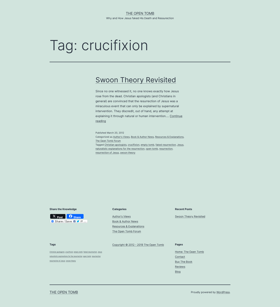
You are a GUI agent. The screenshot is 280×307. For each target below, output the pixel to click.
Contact (180, 256)
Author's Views (121, 136)
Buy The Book (183, 261)
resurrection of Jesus (107, 152)
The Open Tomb (140, 13)
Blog (178, 271)
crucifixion (133, 144)
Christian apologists (116, 144)
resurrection (166, 148)
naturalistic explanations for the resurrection (120, 148)
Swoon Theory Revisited (136, 79)
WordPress (223, 292)
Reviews (180, 266)
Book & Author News (142, 136)
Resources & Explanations (169, 136)
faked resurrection (166, 144)
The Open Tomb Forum (108, 140)
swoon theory (127, 152)
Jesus (180, 144)
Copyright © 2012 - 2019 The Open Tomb (138, 244)
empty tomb (147, 144)
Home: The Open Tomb (189, 251)
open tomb (152, 148)
